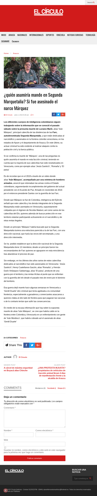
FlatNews (17, 491)
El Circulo (8, 115)
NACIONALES (22, 35)
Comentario (10, 408)
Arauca (23, 338)
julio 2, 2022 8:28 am (21, 115)
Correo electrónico (44, 430)
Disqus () (61, 388)
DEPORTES (50, 35)
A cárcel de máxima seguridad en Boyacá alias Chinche (18, 369)
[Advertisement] (48, 26)
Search (90, 2)
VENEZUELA (60, 35)
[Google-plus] (62, 114)
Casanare (15, 41)
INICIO (3, 35)
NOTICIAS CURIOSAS (75, 35)
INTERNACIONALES (36, 35)
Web (6, 440)
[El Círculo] (48, 13)
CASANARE (5, 41)
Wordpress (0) (40, 388)
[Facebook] (54, 114)
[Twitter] (58, 114)
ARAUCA (12, 35)
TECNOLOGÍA (90, 35)
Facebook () (51, 388)
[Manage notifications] (6, 490)
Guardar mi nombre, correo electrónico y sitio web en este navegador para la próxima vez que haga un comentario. (34, 451)
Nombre (8, 430)
